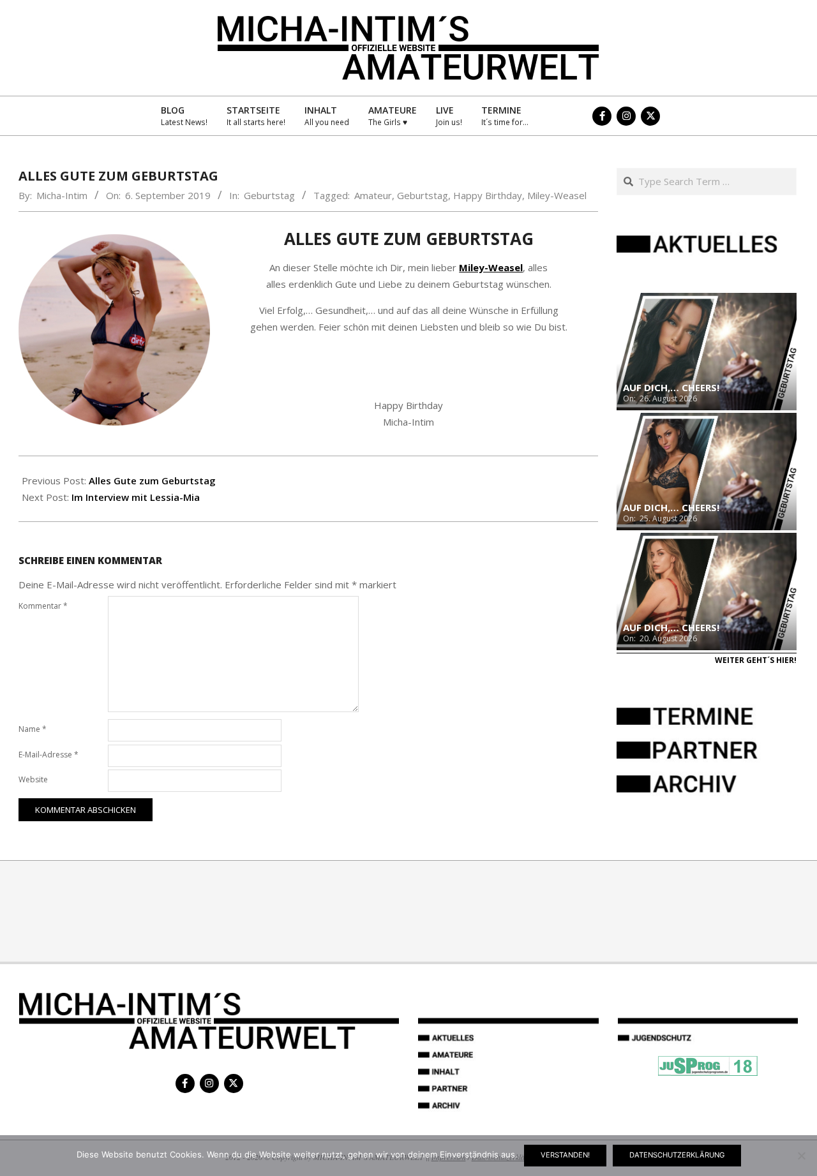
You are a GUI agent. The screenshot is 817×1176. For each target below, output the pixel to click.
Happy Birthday (487, 195)
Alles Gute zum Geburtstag (152, 480)
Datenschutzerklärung (676, 1154)
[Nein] (801, 1155)
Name (33, 729)
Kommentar (43, 605)
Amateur (373, 195)
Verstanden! (565, 1154)
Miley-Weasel (557, 195)
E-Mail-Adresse (49, 754)
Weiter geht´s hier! (756, 660)
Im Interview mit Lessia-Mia (135, 497)
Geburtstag (269, 195)
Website (33, 779)
